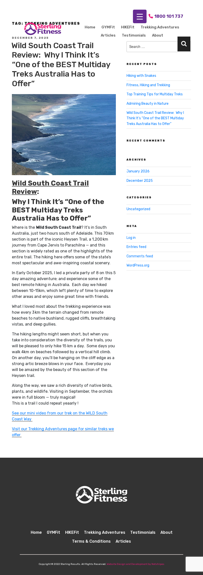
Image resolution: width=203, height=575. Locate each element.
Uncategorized (138, 209)
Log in (131, 238)
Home (90, 27)
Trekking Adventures (160, 27)
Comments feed (140, 256)
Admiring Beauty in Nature (148, 104)
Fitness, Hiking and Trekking (148, 85)
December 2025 (140, 181)
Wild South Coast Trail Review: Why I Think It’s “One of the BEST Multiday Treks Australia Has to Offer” (60, 64)
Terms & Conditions (91, 541)
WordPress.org (138, 265)
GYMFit (108, 27)
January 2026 (138, 171)
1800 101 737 (168, 16)
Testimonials (134, 35)
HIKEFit (127, 27)
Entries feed (136, 247)
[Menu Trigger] (140, 16)
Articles (108, 35)
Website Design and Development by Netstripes (135, 564)
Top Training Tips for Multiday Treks (155, 94)
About (157, 35)
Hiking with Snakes (141, 76)
